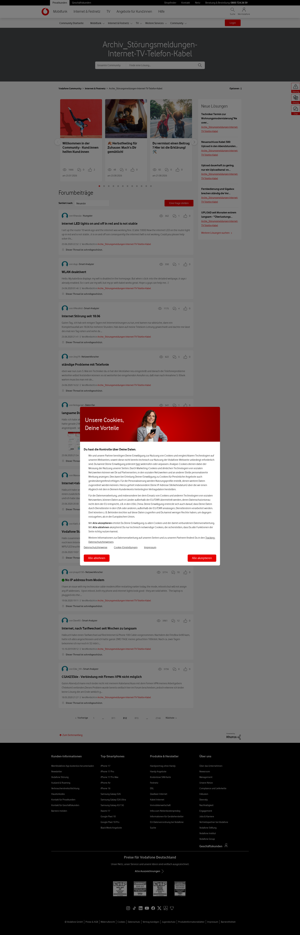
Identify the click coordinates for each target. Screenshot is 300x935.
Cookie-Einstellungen (126, 547)
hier (138, 464)
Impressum (150, 547)
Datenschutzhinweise (95, 547)
